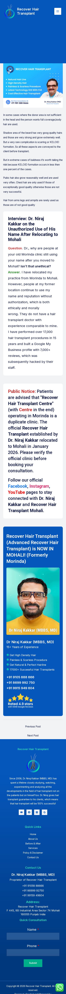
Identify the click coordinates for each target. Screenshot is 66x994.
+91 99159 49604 (33, 895)
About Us (33, 838)
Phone (33, 946)
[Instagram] (37, 812)
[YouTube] (21, 812)
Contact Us (33, 857)
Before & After (33, 843)
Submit (33, 963)
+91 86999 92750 (33, 890)
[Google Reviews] (44, 812)
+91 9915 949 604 (20, 688)
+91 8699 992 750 (20, 683)
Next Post (33, 735)
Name (33, 929)
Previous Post (33, 726)
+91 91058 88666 (33, 885)
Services (33, 848)
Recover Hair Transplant (28, 11)
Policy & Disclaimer (33, 852)
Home (33, 834)
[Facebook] (29, 812)
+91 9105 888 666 (20, 677)
